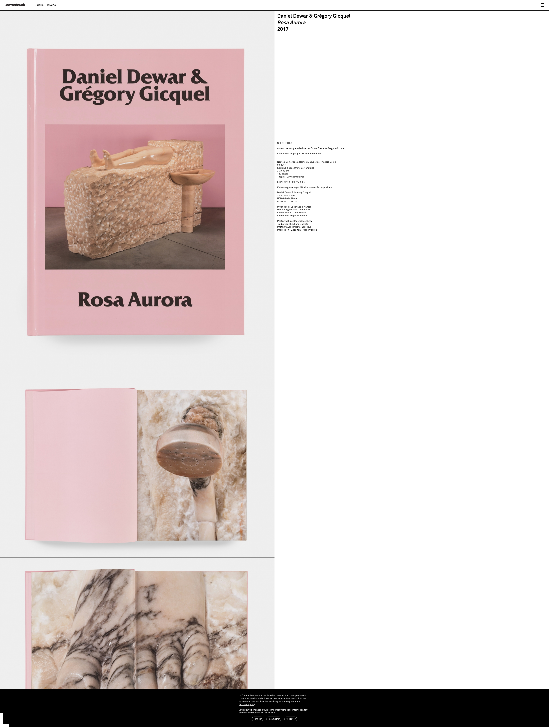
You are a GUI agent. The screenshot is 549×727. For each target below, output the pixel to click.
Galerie (39, 5)
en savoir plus (246, 704)
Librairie (51, 5)
